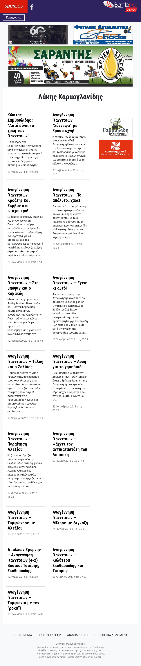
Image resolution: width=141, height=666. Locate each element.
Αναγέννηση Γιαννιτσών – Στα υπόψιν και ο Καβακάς (23, 285)
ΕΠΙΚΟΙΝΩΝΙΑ (23, 635)
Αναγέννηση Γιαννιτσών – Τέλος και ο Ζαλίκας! (25, 361)
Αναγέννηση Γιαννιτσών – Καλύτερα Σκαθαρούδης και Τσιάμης (68, 560)
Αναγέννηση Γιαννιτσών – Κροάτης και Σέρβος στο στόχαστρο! (19, 200)
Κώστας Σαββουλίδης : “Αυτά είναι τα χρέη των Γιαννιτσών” (21, 125)
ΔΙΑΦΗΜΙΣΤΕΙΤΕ (77, 635)
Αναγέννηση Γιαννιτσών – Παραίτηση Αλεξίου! (19, 441)
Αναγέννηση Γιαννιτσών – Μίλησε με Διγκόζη (70, 517)
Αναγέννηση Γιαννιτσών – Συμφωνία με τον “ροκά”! (23, 600)
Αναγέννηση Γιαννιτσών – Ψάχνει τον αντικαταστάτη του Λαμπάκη (70, 444)
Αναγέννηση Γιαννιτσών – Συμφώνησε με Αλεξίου (21, 520)
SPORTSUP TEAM (49, 635)
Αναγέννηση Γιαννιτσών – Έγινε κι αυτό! (70, 283)
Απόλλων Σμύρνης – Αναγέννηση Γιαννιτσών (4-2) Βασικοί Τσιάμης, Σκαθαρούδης (24, 560)
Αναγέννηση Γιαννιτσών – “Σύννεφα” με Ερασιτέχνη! (65, 122)
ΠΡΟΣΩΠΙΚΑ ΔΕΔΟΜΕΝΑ (110, 635)
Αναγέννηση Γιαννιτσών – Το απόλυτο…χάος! (67, 195)
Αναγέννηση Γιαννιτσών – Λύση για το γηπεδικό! (69, 361)
